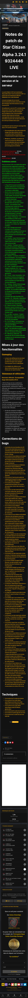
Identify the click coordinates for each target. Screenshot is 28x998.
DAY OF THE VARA (10, 834)
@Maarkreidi (15, 721)
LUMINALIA (8, 844)
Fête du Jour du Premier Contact (13, 878)
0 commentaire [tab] (8, 754)
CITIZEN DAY (9, 829)
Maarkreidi (5, 25)
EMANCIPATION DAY (10, 868)
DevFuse (18, 974)
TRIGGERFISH (9, 863)
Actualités (6, 24)
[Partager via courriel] (10, 742)
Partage (20, 900)
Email (8, 900)
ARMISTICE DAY (9, 873)
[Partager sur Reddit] (8, 742)
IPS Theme (8, 987)
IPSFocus (15, 987)
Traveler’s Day (9, 849)
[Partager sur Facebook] (5, 742)
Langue (19, 987)
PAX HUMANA (9, 839)
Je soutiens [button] (14, 971)
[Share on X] (3, 742)
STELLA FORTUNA (10, 858)
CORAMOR (8, 853)
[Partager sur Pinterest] (12, 742)
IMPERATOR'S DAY (10, 883)
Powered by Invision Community (14, 990)
